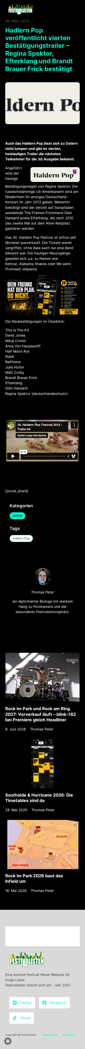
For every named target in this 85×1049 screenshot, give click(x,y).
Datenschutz (50, 1034)
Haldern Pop (21, 538)
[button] (8, 1041)
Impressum (69, 1034)
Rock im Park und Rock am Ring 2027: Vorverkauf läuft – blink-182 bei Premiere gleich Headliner (40, 714)
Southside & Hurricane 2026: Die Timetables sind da (39, 797)
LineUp (17, 515)
